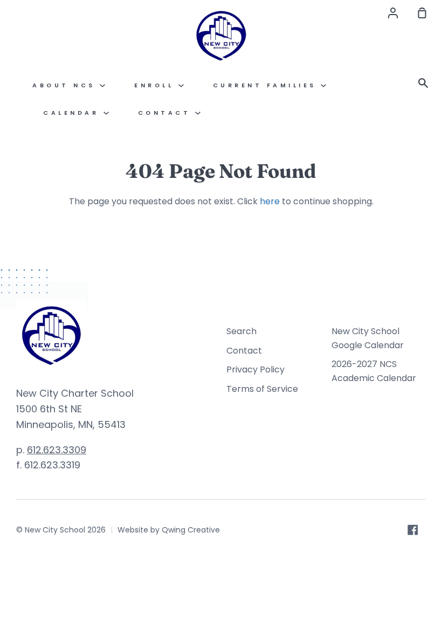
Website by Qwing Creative (169, 529)
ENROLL (156, 85)
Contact (244, 350)
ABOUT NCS (66, 85)
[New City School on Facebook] (413, 529)
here (270, 201)
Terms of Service (262, 389)
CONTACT (166, 113)
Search (241, 331)
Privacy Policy (255, 369)
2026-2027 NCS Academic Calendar (374, 371)
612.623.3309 (56, 450)
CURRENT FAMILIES (267, 85)
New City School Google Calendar (368, 338)
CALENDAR (73, 113)
